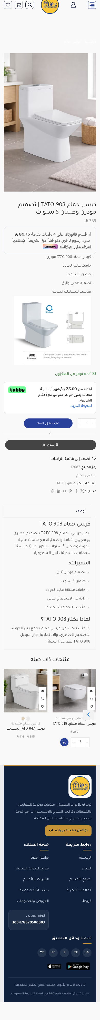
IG (87, 952)
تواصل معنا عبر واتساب (68, 831)
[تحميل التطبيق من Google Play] (78, 966)
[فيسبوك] (76, 492)
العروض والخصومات (33, 901)
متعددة (16, 724)
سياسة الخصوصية (34, 890)
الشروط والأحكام (36, 879)
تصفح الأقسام (80, 879)
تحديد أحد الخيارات (42, 699)
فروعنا (87, 901)
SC (53, 952)
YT (42, 952)
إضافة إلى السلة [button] (91, 699)
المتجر (87, 869)
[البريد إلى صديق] (64, 492)
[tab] (81, 511)
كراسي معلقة (65, 719)
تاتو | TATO (64, 484)
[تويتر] (81, 492)
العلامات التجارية (79, 890)
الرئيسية (90, 42)
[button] (64, 742)
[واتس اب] (53, 492)
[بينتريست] (70, 492)
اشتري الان (48, 445)
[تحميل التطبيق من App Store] (54, 966)
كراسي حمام (72, 42)
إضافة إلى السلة (46, 423)
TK (76, 952)
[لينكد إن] (59, 492)
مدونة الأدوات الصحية (32, 869)
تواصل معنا (40, 858)
